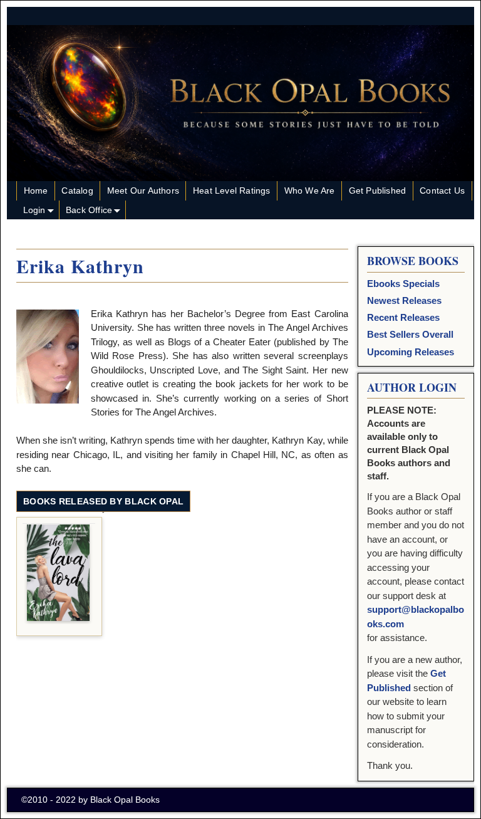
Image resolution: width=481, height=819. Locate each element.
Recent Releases (403, 317)
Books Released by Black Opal (103, 501)
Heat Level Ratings (232, 190)
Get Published (377, 190)
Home (36, 190)
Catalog (77, 190)
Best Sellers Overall (410, 334)
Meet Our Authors (143, 190)
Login (34, 210)
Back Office (89, 210)
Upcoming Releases (410, 352)
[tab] (103, 502)
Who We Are (309, 190)
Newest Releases (404, 300)
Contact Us (442, 190)
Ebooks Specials (403, 283)
